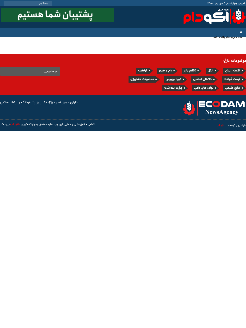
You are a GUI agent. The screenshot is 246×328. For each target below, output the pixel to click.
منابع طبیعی (232, 88)
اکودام (221, 125)
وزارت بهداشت (173, 88)
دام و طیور (165, 70)
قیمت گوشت (232, 79)
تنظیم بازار (190, 70)
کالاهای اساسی (202, 79)
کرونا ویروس (173, 79)
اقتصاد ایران (232, 70)
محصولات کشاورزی (142, 79)
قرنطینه (142, 70)
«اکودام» (15, 124)
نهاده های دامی (203, 88)
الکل (210, 70)
